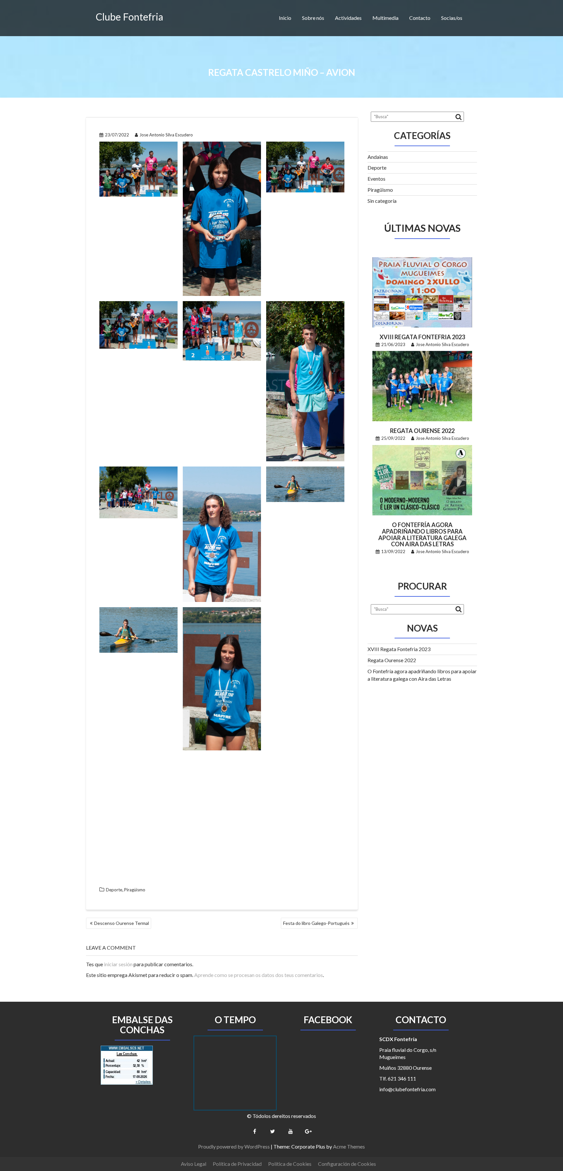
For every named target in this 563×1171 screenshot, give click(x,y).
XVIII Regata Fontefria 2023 (422, 337)
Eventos (376, 178)
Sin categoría (382, 201)
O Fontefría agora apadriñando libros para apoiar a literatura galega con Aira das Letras (422, 534)
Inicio (285, 18)
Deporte (114, 889)
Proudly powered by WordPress (234, 1146)
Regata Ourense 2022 (422, 430)
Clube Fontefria (129, 16)
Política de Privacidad (237, 1164)
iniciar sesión (118, 964)
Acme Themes (349, 1146)
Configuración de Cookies (347, 1164)
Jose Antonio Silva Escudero (166, 134)
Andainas (378, 157)
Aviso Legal (193, 1164)
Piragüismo (134, 889)
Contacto (419, 18)
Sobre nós (313, 18)
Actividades (348, 18)
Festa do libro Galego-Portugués (316, 923)
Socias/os (451, 18)
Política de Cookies (289, 1164)
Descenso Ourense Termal (121, 923)
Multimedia (385, 18)
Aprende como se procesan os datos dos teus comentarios (258, 975)
